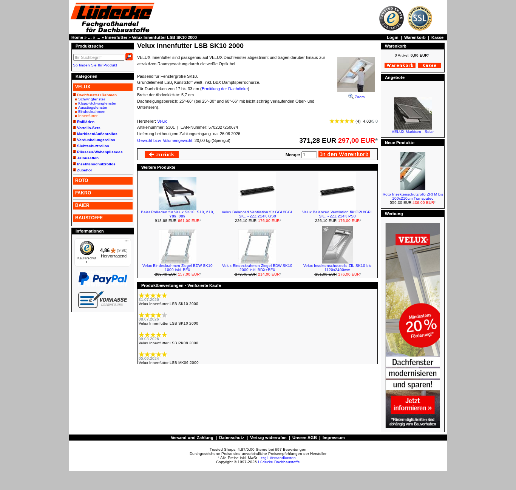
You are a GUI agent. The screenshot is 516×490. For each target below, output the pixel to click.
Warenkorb (415, 37)
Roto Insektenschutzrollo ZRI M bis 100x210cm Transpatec (413, 196)
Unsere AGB (304, 437)
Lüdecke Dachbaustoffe (279, 462)
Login (393, 37)
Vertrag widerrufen (268, 437)
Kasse (437, 37)
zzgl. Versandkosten (278, 458)
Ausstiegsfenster (92, 107)
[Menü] (126, 242)
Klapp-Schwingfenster (97, 103)
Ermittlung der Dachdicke (225, 88)
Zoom (359, 97)
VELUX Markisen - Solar (413, 129)
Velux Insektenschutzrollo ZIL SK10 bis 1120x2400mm (337, 267)
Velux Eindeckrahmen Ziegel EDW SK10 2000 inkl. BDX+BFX (257, 267)
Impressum (334, 437)
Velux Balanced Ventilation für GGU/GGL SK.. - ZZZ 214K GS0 (257, 214)
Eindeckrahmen (91, 111)
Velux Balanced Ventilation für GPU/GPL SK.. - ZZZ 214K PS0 (337, 214)
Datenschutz (231, 437)
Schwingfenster (91, 99)
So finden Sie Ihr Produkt (95, 65)
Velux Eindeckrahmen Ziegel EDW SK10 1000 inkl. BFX (177, 267)
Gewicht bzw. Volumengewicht (164, 140)
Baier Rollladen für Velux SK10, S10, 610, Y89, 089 (177, 214)
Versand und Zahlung (192, 437)
